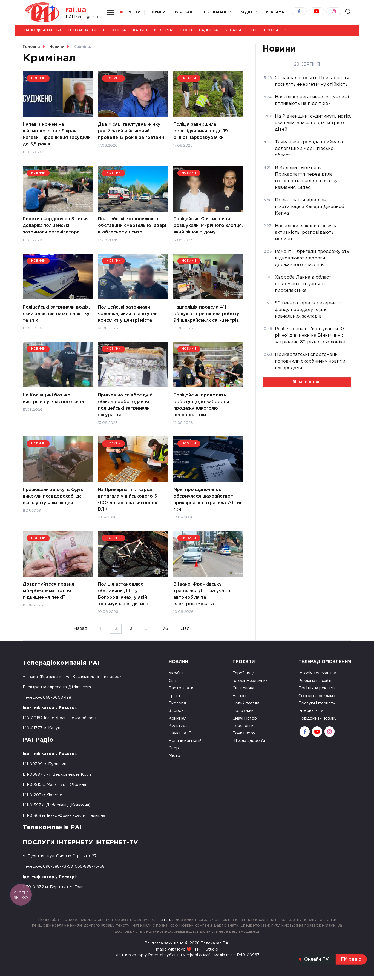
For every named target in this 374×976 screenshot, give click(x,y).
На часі (239, 696)
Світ (253, 30)
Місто (174, 755)
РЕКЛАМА (275, 12)
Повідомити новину (317, 718)
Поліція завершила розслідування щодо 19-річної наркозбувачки (201, 131)
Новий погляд (245, 703)
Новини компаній (185, 741)
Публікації (184, 12)
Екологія (177, 703)
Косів (186, 30)
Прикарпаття (82, 30)
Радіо (246, 12)
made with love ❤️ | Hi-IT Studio (187, 949)
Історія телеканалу (317, 673)
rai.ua (76, 10)
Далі (186, 629)
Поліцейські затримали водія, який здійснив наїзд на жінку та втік (56, 313)
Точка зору (243, 733)
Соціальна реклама (316, 696)
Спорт (175, 748)
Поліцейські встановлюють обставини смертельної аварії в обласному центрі (133, 225)
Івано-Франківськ (42, 30)
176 (164, 629)
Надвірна (208, 30)
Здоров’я (178, 710)
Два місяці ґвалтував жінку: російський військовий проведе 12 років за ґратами (131, 131)
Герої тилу (243, 673)
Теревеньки (244, 725)
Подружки (243, 710)
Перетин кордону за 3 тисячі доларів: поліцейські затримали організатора (56, 225)
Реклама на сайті (314, 681)
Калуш (140, 30)
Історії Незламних (250, 681)
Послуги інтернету (316, 703)
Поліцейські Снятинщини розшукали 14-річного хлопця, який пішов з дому (208, 225)
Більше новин (307, 382)
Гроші (175, 696)
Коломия (163, 30)
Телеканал (214, 12)
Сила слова (243, 688)
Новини (157, 12)
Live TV (132, 12)
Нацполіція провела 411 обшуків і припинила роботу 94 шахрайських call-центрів (206, 313)
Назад (80, 629)
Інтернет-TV (310, 710)
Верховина (114, 30)
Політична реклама (317, 688)
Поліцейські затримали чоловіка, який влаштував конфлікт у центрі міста (128, 313)
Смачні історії (245, 718)
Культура (178, 725)
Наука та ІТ (180, 733)
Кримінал (177, 718)
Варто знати (181, 688)
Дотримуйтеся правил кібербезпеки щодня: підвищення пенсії (48, 591)
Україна (233, 30)
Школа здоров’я (248, 741)
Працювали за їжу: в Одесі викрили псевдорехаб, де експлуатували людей (53, 496)
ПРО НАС (272, 30)
